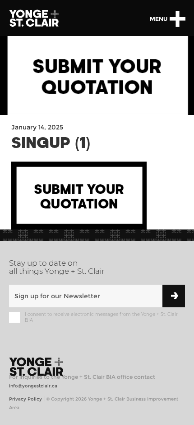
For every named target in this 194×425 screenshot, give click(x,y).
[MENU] (177, 19)
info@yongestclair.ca (33, 386)
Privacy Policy (25, 399)
